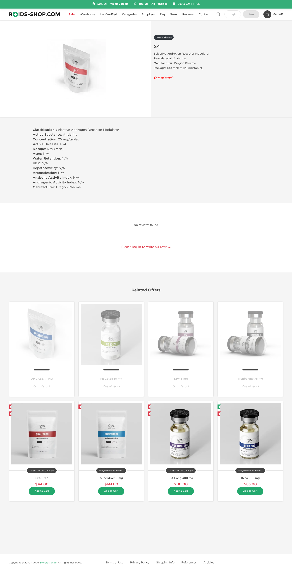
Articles (208, 562)
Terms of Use (114, 562)
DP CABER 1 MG (42, 378)
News (173, 14)
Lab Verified (108, 14)
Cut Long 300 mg (180, 478)
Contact (204, 14)
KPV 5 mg (181, 378)
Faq (162, 14)
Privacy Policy (139, 562)
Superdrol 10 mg (111, 478)
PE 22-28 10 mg (111, 378)
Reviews (188, 14)
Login (232, 14)
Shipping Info (165, 562)
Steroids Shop (48, 562)
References (189, 562)
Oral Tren (41, 478)
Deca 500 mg (250, 478)
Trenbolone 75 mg (250, 378)
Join (251, 14)
